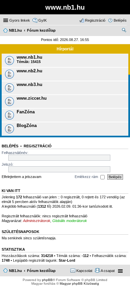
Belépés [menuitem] (120, 20)
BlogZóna (27, 125)
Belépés (10, 146)
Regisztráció (38, 146)
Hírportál (65, 49)
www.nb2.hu (29, 70)
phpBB (47, 280)
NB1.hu (15, 271)
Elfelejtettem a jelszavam (21, 177)
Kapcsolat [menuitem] (84, 271)
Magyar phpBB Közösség (79, 283)
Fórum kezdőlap (41, 271)
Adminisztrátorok (36, 221)
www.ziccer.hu (32, 98)
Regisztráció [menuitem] (95, 20)
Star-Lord (67, 260)
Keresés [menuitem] (124, 31)
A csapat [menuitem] (108, 271)
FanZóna (26, 111)
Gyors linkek (19, 20)
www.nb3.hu (29, 84)
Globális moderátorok (69, 221)
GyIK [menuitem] (42, 20)
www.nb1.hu (29, 57)
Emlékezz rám (87, 177)
